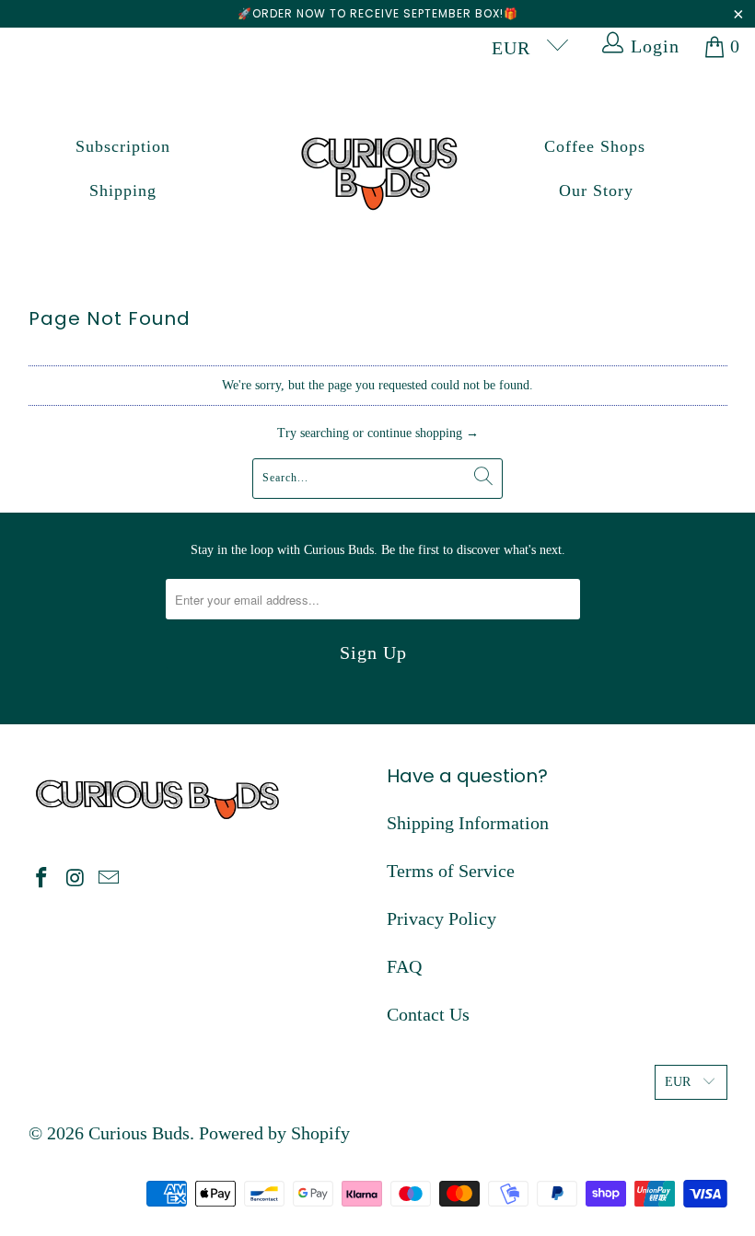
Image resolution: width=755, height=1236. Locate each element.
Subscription (123, 146)
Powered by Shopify (274, 1133)
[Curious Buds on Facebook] (42, 879)
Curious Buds (139, 1133)
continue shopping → (423, 433)
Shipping (123, 190)
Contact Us (428, 1014)
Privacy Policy (441, 918)
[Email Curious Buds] (109, 879)
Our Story (596, 190)
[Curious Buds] (378, 169)
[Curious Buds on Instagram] (75, 879)
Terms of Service (451, 871)
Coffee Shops (594, 146)
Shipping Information (468, 823)
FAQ (404, 966)
